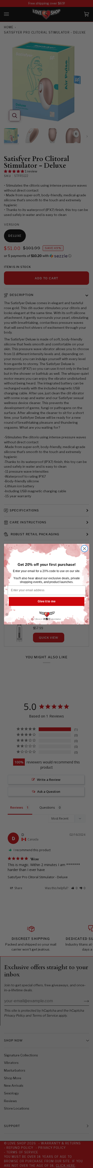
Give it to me (46, 601)
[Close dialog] (84, 548)
